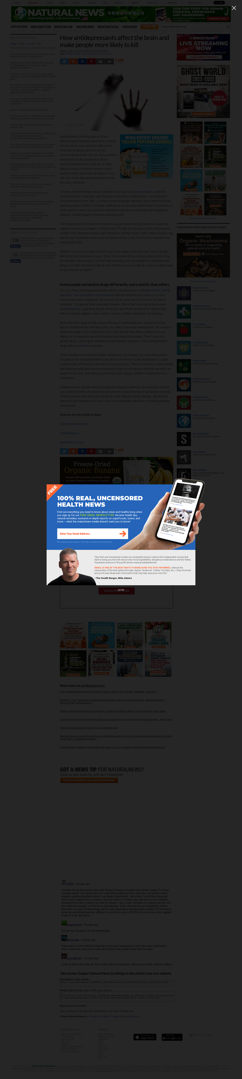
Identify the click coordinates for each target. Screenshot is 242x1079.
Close (121, 590)
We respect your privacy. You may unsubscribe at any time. (84, 542)
